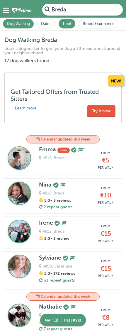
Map (49, 320)
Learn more (26, 108)
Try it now (101, 111)
